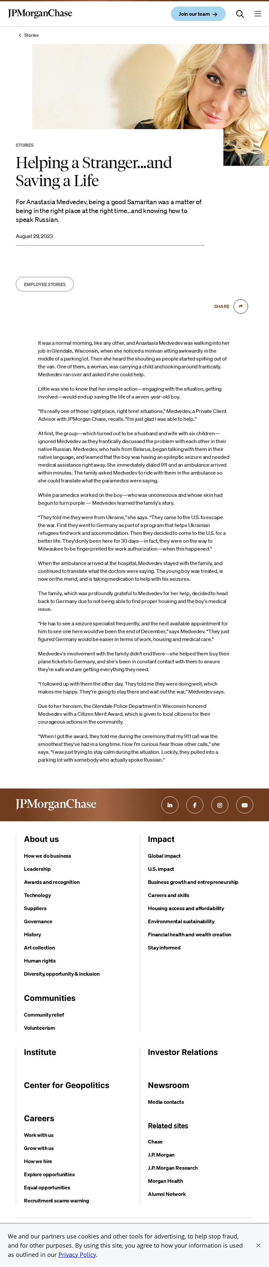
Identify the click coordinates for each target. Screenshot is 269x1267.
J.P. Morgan (161, 1154)
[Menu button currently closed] (258, 14)
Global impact (164, 855)
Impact (161, 839)
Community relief (44, 1014)
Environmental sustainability (181, 921)
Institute (40, 1052)
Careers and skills (168, 895)
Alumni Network (167, 1194)
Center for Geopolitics (66, 1085)
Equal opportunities (47, 1187)
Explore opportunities (49, 1174)
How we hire (38, 1161)
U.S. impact (161, 869)
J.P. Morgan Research (173, 1167)
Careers (39, 1118)
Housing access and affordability (186, 908)
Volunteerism (39, 1027)
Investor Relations (183, 1052)
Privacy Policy (77, 1254)
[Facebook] (194, 804)
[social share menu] (241, 306)
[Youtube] (244, 804)
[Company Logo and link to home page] (40, 19)
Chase (155, 1141)
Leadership (37, 869)
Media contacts (166, 1102)
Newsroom (168, 1085)
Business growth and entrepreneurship (193, 882)
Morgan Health (165, 1181)
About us (41, 839)
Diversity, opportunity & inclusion (62, 973)
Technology (37, 895)
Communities (49, 998)
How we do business (47, 855)
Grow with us (39, 1148)
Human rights (40, 960)
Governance (38, 921)
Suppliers (35, 908)
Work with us (38, 1135)
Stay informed (164, 947)
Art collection (39, 947)
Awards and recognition (51, 882)
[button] (258, 1245)
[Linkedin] (169, 804)
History (32, 934)
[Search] (240, 14)
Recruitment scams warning (56, 1200)
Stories (31, 35)
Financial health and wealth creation (189, 934)
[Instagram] (219, 804)
